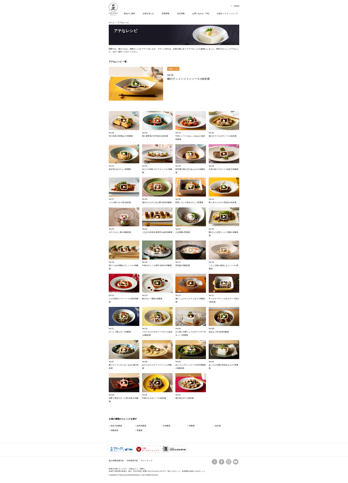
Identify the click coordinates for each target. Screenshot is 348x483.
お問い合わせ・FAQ (200, 13)
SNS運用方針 (132, 460)
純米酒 (218, 426)
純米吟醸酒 (141, 426)
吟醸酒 (192, 426)
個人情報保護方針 (116, 460)
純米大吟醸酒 (116, 426)
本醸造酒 (114, 430)
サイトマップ (146, 460)
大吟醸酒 (166, 426)
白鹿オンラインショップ (227, 13)
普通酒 (139, 430)
